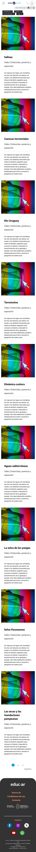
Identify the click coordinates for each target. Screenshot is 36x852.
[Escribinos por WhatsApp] (22, 833)
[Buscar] (27, 3)
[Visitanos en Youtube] (14, 833)
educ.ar (8, 840)
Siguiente (28, 769)
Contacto (16, 800)
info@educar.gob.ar (23, 848)
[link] (32, 3)
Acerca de (16, 792)
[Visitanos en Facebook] (9, 825)
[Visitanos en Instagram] (18, 825)
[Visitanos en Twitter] (26, 825)
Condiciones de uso (16, 796)
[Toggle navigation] (1, 1)
